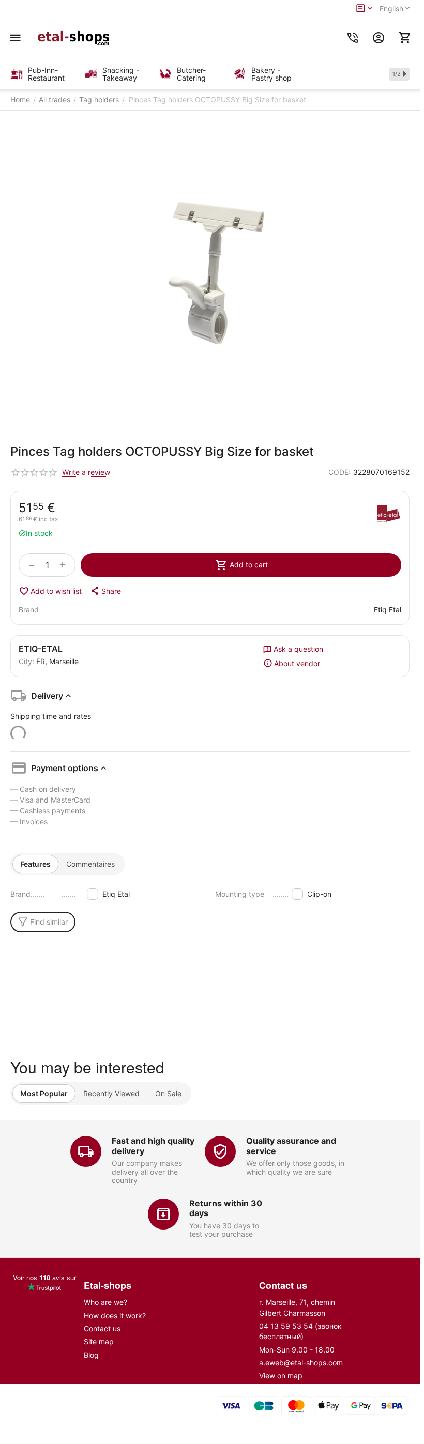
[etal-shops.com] (75, 37)
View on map (280, 1375)
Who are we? (105, 1302)
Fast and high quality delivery (153, 1145)
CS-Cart (159, 1407)
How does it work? (115, 1315)
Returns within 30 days (225, 1208)
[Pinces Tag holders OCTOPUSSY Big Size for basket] (210, 271)
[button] (105, 591)
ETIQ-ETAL (41, 648)
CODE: (339, 472)
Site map (99, 1341)
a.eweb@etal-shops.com (301, 1362)
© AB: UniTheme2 (104, 1415)
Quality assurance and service (291, 1145)
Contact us (102, 1328)
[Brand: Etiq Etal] (388, 515)
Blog (91, 1354)
